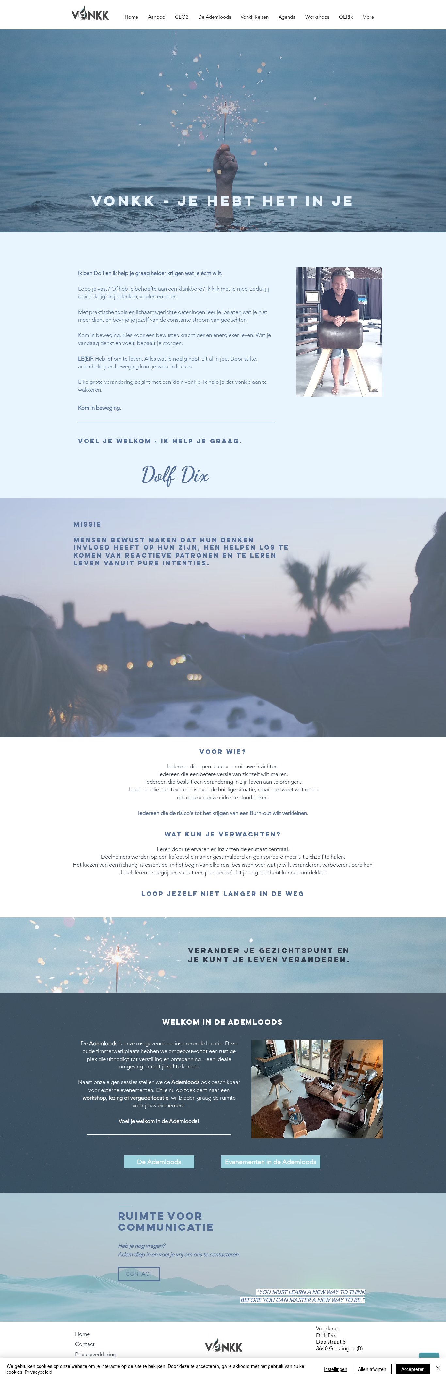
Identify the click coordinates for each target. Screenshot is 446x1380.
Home (82, 1334)
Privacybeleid (38, 1372)
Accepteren (413, 1369)
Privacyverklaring (95, 1354)
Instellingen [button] (335, 1369)
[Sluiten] (438, 1369)
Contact (85, 1344)
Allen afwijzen (372, 1369)
